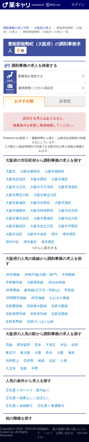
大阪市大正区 (16, 187)
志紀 (52, 360)
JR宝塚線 (38, 298)
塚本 (71, 352)
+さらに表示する (44, 248)
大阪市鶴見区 (16, 226)
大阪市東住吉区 (17, 218)
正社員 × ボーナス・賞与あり (27, 390)
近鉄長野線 (14, 321)
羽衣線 (69, 290)
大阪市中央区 (37, 234)
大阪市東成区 (16, 203)
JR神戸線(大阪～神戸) (40, 274)
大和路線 (68, 274)
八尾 (63, 360)
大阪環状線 (35, 282)
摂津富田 (23, 345)
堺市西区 (48, 242)
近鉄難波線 (14, 306)
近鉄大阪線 (59, 306)
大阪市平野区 (68, 226)
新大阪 (25, 352)
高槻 (9, 345)
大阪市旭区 (63, 203)
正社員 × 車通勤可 (50, 406)
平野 (34, 368)
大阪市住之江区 (41, 226)
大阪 (38, 352)
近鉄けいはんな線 (40, 321)
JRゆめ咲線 (56, 282)
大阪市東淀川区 (45, 195)
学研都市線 (14, 282)
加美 (23, 368)
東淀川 (11, 352)
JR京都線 (13, 274)
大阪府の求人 (42, 27)
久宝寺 (11, 368)
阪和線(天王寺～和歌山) (42, 290)
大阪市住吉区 (68, 210)
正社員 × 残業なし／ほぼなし (27, 398)
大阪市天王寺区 (41, 187)
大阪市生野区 (40, 203)
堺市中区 (12, 242)
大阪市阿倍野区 (41, 210)
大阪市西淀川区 (17, 195)
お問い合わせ (64, 433)
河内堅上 (12, 360)
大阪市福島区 (55, 171)
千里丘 (51, 345)
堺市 (54, 234)
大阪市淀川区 (68, 218)
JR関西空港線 (16, 298)
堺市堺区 (69, 234)
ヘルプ (48, 433)
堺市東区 (30, 242)
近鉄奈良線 (38, 314)
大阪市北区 (14, 234)
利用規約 (43, 429)
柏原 (41, 360)
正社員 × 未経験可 (19, 406)
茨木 (38, 345)
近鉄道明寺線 (16, 314)
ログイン (78, 4)
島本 (49, 352)
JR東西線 (13, 290)
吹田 (74, 345)
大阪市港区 (59, 179)
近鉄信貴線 (59, 314)
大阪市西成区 (43, 218)
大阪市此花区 (16, 179)
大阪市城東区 (16, 210)
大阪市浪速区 (68, 187)
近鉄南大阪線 (37, 306)
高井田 (28, 360)
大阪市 (11, 171)
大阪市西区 (38, 179)
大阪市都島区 (30, 171)
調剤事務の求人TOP (16, 27)
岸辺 (63, 345)
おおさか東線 (59, 298)
